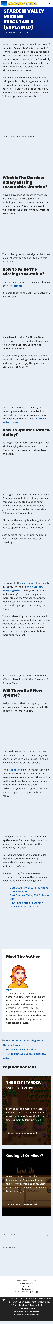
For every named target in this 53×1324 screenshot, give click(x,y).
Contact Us (26, 1289)
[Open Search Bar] (45, 3)
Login (47, 1235)
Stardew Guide (22, 3)
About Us (26, 1286)
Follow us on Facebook (28, 1314)
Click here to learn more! (22, 1133)
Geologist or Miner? (24, 1155)
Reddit (18, 285)
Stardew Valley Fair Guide (21, 1049)
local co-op (27, 583)
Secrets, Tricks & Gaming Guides (25, 1040)
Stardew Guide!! (11, 1045)
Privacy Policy (26, 1283)
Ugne (27, 33)
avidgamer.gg (32, 1292)
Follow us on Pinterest (28, 1311)
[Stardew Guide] (4, 3)
